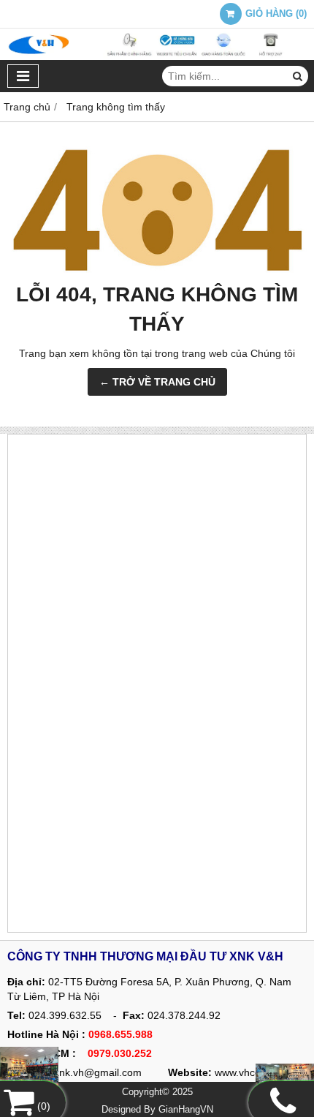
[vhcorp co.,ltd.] (157, 56)
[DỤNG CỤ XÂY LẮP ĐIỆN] (285, 1077)
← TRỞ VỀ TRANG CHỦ (157, 382)
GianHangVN (185, 1110)
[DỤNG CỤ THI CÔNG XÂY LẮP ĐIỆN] (29, 1069)
